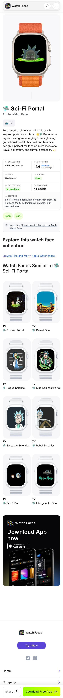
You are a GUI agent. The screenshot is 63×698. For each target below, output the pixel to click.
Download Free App (39, 691)
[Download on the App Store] (18, 546)
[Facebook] (35, 658)
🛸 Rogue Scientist (14, 387)
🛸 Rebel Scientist (43, 445)
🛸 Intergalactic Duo (44, 503)
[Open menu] (55, 6)
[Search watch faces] (47, 6)
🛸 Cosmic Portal (13, 330)
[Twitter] (28, 658)
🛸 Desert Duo (41, 330)
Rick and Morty (14, 165)
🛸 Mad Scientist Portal (46, 387)
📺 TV (9, 123)
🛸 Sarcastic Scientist (16, 445)
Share (9, 691)
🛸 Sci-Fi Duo (11, 503)
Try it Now (31, 645)
